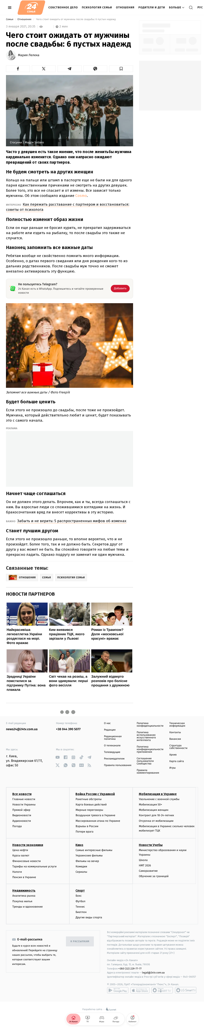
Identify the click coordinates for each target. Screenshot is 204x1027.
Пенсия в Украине (24, 877)
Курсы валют (20, 855)
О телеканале (112, 745)
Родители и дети (151, 7)
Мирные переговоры (89, 810)
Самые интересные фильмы (94, 850)
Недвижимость (23, 890)
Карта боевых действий (91, 804)
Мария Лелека (28, 55)
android (117, 990)
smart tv (162, 990)
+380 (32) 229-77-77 (130, 968)
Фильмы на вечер (87, 861)
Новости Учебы (151, 845)
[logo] (31, 7)
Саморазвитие (148, 871)
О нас (107, 723)
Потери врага (84, 831)
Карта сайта (176, 761)
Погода (17, 826)
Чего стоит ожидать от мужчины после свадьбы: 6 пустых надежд (76, 19)
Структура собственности (178, 746)
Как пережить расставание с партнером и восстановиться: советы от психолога (67, 207)
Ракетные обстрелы (88, 799)
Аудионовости (21, 821)
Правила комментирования (148, 771)
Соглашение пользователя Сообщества (145, 761)
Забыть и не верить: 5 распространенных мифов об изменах (71, 521)
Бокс (78, 895)
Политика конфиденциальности (150, 724)
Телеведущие (112, 752)
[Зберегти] (121, 68)
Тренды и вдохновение (27, 906)
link (57, 757)
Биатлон (81, 912)
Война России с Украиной (95, 794)
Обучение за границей (154, 876)
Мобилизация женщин (154, 810)
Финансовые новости (26, 861)
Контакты (175, 732)
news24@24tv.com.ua (22, 729)
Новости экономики (27, 845)
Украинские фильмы (89, 855)
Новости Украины (24, 804)
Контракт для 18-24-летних (156, 815)
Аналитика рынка (23, 895)
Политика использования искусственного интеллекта (146, 736)
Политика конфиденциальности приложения (150, 749)
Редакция (110, 730)
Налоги (17, 872)
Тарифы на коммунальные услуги (34, 866)
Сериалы (81, 872)
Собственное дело (63, 7)
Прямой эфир (21, 810)
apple (139, 990)
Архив (173, 754)
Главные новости (23, 799)
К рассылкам (80, 941)
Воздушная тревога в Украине (95, 815)
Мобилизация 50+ (150, 804)
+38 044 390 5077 (68, 729)
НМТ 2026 (145, 865)
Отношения (125, 7)
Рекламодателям (114, 758)
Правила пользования (117, 765)
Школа (143, 860)
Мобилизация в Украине (158, 794)
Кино (79, 845)
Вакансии (175, 739)
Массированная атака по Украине (98, 821)
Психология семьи (97, 7)
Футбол (80, 901)
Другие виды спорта (89, 917)
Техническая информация (177, 724)
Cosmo (81, 195)
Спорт (80, 890)
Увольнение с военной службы (159, 799)
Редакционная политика (113, 737)
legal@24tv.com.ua (153, 972)
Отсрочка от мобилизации (156, 821)
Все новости (21, 794)
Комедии (81, 866)
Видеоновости (21, 815)
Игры (172, 768)
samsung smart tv (185, 990)
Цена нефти (20, 850)
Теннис (80, 906)
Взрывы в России (87, 826)
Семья (10, 19)
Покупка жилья (22, 901)
